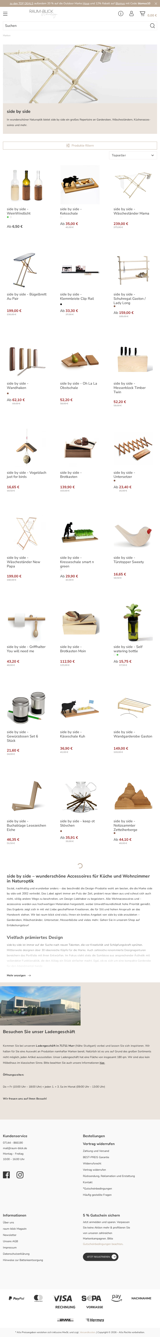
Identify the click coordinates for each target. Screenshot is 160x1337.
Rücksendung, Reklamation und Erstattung (109, 1176)
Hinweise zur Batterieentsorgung (23, 1260)
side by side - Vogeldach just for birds (26, 475)
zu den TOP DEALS (21, 3)
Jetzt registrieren (98, 1256)
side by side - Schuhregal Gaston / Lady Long (130, 298)
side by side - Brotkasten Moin (73, 649)
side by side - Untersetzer (124, 475)
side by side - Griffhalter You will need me (26, 649)
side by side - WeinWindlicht (18, 211)
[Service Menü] (120, 15)
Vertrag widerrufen (94, 1170)
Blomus (120, 3)
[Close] (156, 3)
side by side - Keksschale (71, 211)
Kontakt (87, 1182)
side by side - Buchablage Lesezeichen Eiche (26, 825)
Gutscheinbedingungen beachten (103, 1244)
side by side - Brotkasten (71, 475)
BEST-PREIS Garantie (96, 1157)
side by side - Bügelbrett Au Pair (26, 296)
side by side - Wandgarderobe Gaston (133, 734)
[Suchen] (152, 25)
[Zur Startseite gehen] (53, 14)
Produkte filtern (83, 145)
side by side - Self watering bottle (128, 649)
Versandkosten (87, 1332)
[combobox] (75, 25)
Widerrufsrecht (92, 1163)
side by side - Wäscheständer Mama (131, 211)
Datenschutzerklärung (16, 1254)
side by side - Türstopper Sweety (129, 560)
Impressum (10, 1247)
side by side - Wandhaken (17, 385)
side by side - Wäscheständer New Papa (23, 562)
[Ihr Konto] (131, 15)
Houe (86, 3)
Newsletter (9, 1235)
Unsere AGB (10, 1241)
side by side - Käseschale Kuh (72, 734)
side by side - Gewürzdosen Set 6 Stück (22, 736)
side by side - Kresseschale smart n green (77, 562)
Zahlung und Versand (96, 1151)
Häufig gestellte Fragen (97, 1195)
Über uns (8, 1222)
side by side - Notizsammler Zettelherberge (125, 825)
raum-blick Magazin (15, 1229)
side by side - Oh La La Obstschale (78, 385)
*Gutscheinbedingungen (97, 1188)
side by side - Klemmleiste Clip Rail (77, 296)
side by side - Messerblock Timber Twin (130, 387)
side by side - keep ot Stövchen (77, 823)
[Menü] (5, 14)
